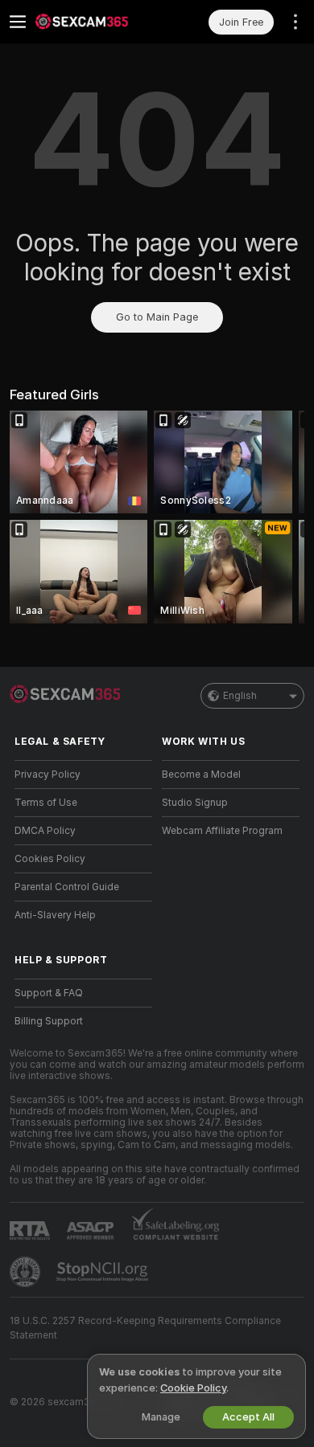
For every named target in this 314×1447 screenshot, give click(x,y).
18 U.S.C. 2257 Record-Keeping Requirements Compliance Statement (145, 1328)
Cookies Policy (49, 859)
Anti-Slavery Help (55, 915)
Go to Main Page (157, 317)
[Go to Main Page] (96, 22)
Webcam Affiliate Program (222, 830)
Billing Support (48, 1021)
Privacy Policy (47, 774)
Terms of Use (45, 802)
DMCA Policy (45, 830)
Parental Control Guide (66, 887)
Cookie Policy (193, 1388)
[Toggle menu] (17, 21)
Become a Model (201, 774)
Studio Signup (195, 802)
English (240, 695)
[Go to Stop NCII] (103, 1271)
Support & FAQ (48, 993)
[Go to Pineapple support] (26, 1272)
